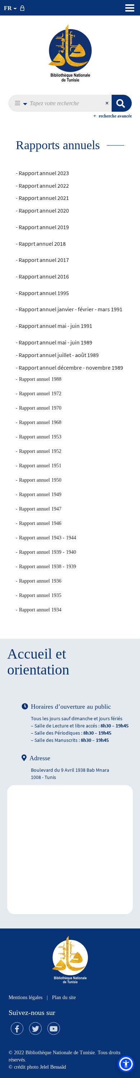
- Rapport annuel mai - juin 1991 (54, 325)
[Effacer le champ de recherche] (108, 103)
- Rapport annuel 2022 (42, 185)
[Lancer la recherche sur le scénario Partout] (122, 103)
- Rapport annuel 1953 (38, 437)
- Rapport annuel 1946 (38, 523)
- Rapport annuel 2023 (42, 173)
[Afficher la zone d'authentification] (23, 7)
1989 (92, 354)
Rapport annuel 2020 (44, 210)
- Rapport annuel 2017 (42, 259)
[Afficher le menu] (130, 8)
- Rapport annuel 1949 (38, 494)
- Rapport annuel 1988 (38, 379)
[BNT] (70, 53)
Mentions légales (25, 997)
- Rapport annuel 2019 (42, 227)
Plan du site (64, 997)
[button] (19, 103)
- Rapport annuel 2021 (42, 197)
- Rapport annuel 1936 (38, 581)
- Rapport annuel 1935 (38, 595)
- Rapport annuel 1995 (42, 293)
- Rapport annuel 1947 (38, 509)
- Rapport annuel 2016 (42, 276)
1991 (116, 309)
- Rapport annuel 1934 (38, 609)
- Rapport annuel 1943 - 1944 (46, 537)
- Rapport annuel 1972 (38, 393)
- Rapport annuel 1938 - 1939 (46, 566)
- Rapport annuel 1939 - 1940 (46, 552)
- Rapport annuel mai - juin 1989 (54, 342)
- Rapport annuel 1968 (38, 422)
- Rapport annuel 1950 (38, 480)
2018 (59, 243)
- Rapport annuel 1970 (38, 408)
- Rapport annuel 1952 (38, 451)
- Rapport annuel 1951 (38, 465)
